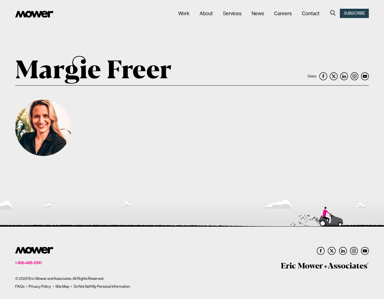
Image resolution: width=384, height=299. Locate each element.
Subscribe (354, 13)
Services (232, 13)
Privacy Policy (40, 286)
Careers (283, 13)
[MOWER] (34, 15)
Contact (311, 13)
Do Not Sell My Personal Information (102, 286)
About (206, 13)
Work (183, 13)
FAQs (19, 286)
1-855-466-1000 (28, 262)
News (258, 13)
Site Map (62, 286)
